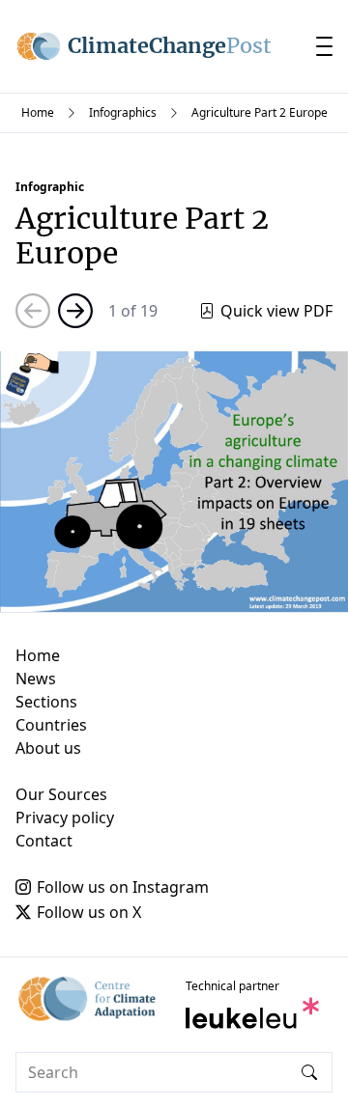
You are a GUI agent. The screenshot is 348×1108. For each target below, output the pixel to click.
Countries (51, 724)
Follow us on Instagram (123, 887)
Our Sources (61, 794)
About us (48, 748)
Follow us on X (89, 912)
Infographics (123, 112)
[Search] (309, 1072)
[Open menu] (324, 46)
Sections (46, 701)
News (35, 678)
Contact (43, 840)
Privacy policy (64, 817)
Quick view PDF (276, 310)
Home (37, 112)
